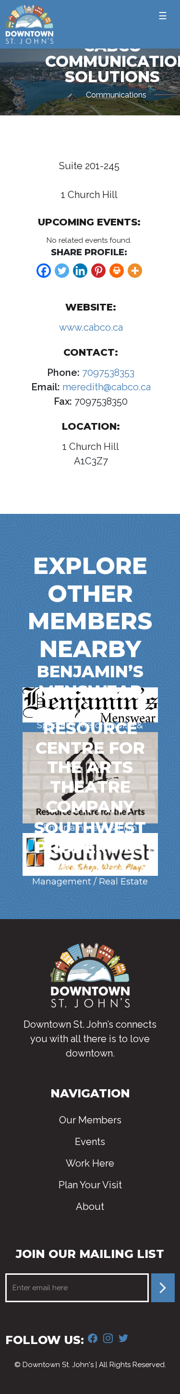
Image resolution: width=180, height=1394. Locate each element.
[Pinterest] (98, 270)
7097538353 (107, 372)
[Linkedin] (80, 270)
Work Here (90, 1163)
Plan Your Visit (90, 1185)
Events (90, 1141)
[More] (135, 270)
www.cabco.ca (91, 327)
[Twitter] (62, 270)
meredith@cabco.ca (105, 387)
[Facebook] (44, 270)
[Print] (116, 270)
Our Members (90, 1120)
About (90, 1206)
